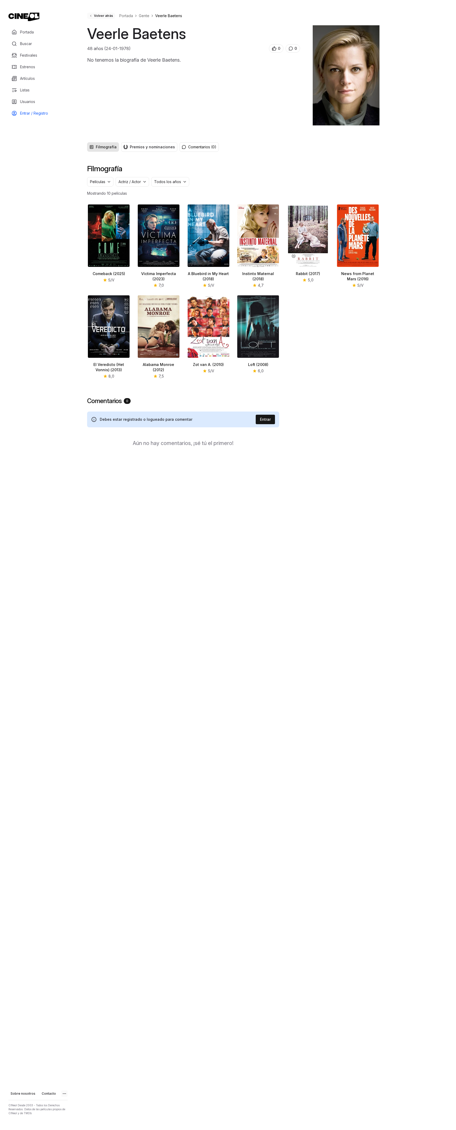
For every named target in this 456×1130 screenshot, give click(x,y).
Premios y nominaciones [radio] (152, 147)
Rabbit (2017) (308, 273)
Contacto (49, 1093)
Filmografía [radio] (106, 147)
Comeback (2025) (109, 273)
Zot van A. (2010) (208, 364)
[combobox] (100, 182)
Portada (126, 15)
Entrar (265, 419)
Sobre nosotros (23, 1093)
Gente (144, 15)
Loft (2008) (258, 364)
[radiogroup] (132, 147)
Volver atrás (103, 16)
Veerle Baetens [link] (168, 15)
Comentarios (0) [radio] (202, 147)
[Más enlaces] (64, 1093)
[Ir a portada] (23, 17)
